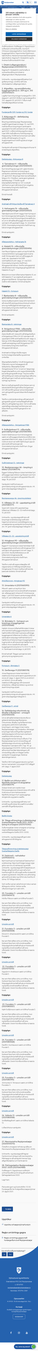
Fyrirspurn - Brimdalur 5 (10, 666)
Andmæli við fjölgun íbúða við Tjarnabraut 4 (18, 204)
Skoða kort (19, 1316)
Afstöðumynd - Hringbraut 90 (13, 581)
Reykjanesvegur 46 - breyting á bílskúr (16, 498)
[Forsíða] (7, 2)
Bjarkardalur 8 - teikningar (11, 324)
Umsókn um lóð (8, 924)
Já (4, 1254)
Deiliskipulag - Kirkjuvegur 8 (12, 159)
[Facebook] (11, 1332)
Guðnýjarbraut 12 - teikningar (13, 463)
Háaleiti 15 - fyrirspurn (10, 291)
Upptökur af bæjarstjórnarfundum (17, 1225)
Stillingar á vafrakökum (19, 39)
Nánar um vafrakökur (11, 29)
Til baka (8, 1209)
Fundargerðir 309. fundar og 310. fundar (17, 112)
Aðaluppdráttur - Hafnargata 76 (14, 242)
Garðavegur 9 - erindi (10, 706)
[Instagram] (19, 1332)
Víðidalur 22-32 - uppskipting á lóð (15, 536)
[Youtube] (27, 1332)
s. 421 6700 (19, 1285)
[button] (25, 1346)
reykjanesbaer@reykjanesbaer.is (19, 1288)
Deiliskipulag (7, 776)
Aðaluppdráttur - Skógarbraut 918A (15, 425)
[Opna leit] (23, 2)
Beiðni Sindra (7, 816)
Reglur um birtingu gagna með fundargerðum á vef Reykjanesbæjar (18, 1239)
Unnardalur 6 (7, 616)
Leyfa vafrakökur (19, 34)
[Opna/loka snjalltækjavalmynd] (35, 2)
